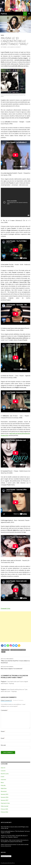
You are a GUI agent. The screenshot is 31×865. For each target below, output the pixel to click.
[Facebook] (2, 645)
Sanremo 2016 (4, 797)
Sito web (3, 745)
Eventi (2, 776)
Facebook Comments (18, 700)
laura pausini (5, 649)
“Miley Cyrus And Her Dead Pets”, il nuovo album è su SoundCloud (15, 660)
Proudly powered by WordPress (8, 863)
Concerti (3, 770)
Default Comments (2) (6, 700)
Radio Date (4, 788)
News (2, 35)
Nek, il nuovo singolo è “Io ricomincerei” (11, 667)
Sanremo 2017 (4, 800)
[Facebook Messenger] (16, 645)
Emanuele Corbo (5, 608)
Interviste (3, 779)
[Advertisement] (15, 626)
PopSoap (4, 14)
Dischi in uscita (5, 773)
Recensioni (4, 791)
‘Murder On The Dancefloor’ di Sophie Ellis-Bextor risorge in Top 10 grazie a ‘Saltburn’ (14, 836)
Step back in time (5, 803)
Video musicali (4, 806)
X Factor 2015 (4, 809)
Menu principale (29, 14)
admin (12, 47)
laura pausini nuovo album (18, 649)
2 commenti (17, 47)
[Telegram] (13, 645)
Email (3, 738)
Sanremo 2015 (4, 794)
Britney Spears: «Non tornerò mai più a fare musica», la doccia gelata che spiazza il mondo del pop (14, 840)
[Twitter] (5, 645)
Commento (4, 710)
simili (3, 651)
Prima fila (3, 785)
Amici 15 (3, 767)
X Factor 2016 (4, 812)
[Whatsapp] (8, 645)
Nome (3, 731)
